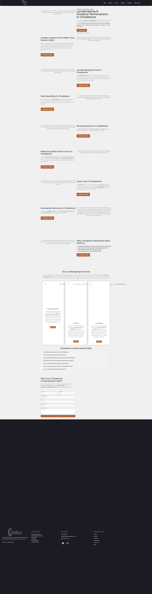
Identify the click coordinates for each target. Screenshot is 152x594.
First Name (43, 391)
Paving (76, 323)
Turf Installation (34, 540)
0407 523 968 (137, 2)
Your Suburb (43, 403)
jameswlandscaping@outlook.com (68, 536)
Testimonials (96, 540)
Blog (95, 544)
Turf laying (99, 323)
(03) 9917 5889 (60, 385)
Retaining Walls (53, 309)
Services (116, 2)
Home (104, 2)
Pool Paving (33, 539)
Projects (95, 534)
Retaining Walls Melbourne (37, 535)
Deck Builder (34, 537)
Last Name (60, 391)
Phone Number (43, 395)
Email (42, 399)
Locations (123, 2)
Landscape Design (35, 542)
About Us (110, 2)
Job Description (44, 408)
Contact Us (129, 2)
